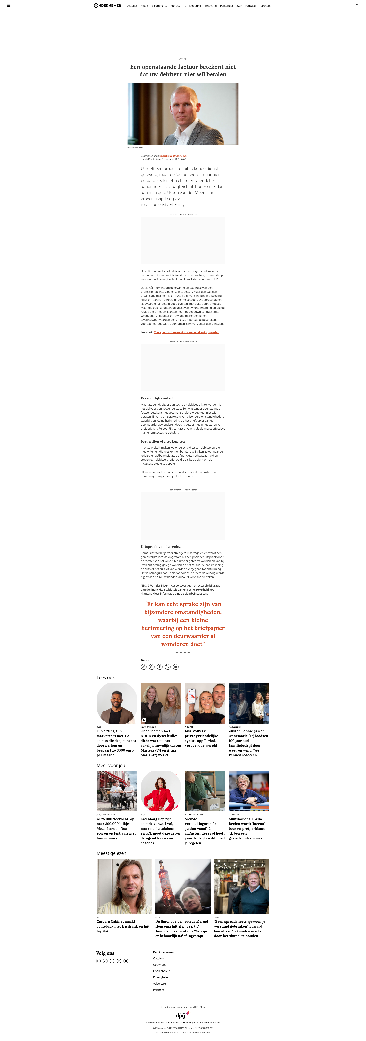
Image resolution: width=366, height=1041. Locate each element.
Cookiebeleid (153, 1022)
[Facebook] (112, 961)
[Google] (98, 961)
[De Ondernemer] (107, 5)
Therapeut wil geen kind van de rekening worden (186, 332)
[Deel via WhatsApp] (152, 667)
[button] (186, 1022)
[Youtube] (126, 961)
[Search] (357, 6)
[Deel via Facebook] (160, 667)
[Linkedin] (105, 961)
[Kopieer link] (144, 667)
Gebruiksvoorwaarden (208, 1022)
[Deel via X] (168, 667)
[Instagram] (119, 961)
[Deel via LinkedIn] (176, 667)
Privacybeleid (168, 1022)
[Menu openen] (9, 6)
